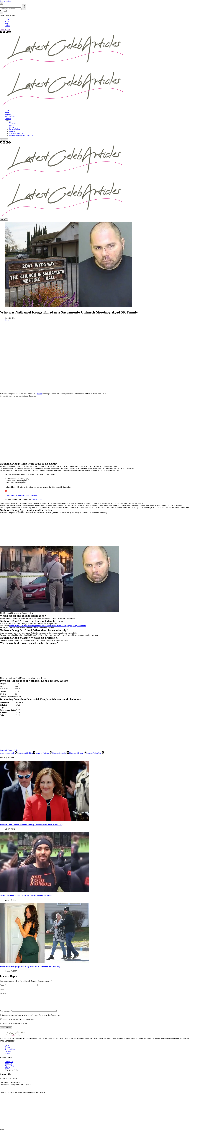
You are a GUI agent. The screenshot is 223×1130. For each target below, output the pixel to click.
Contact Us (9, 1062)
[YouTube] (7, 143)
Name (3, 985)
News (7, 112)
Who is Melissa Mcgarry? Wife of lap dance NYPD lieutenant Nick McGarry (30, 967)
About (11, 125)
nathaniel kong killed (8, 750)
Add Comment (6, 1011)
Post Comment (6, 1027)
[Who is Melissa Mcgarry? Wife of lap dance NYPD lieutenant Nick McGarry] (44, 962)
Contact (12, 127)
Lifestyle (8, 119)
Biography (8, 114)
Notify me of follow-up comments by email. (19, 1019)
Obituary (12, 123)
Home (7, 110)
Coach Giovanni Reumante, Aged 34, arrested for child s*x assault (26, 896)
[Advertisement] (69, 358)
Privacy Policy (14, 129)
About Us (8, 1064)
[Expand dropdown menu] (10, 121)
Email (3, 989)
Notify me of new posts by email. (15, 1023)
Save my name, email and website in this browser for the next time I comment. (31, 1015)
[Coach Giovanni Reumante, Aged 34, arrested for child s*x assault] (44, 891)
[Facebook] (1, 143)
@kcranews (11, 495)
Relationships (10, 117)
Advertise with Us (16, 133)
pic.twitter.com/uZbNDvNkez (27, 495)
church (39, 394)
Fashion (7, 1053)
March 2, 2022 (38, 499)
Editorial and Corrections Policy (21, 135)
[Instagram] (4, 143)
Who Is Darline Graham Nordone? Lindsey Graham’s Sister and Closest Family (31, 825)
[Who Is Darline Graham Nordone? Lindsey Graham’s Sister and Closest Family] (44, 820)
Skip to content (5, 1)
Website (3, 994)
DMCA (12, 131)
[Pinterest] (9, 143)
